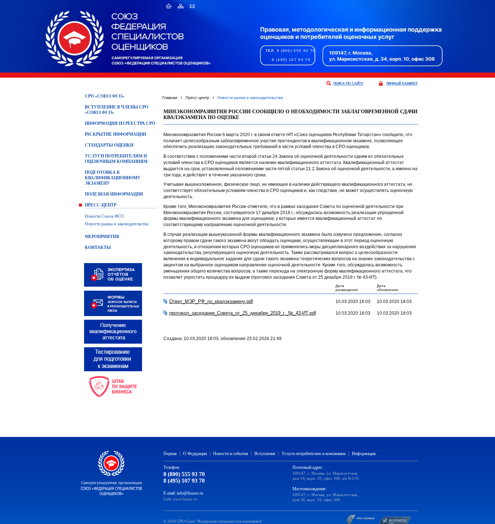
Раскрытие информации (115, 134)
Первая (170, 453)
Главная (169, 97)
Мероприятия (102, 236)
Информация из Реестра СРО (120, 123)
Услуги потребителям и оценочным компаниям (116, 158)
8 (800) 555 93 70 (296, 51)
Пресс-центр (100, 205)
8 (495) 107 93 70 (291, 60)
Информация (364, 453)
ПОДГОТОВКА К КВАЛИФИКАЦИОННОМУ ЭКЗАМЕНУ (113, 178)
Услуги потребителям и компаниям (314, 453)
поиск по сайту (348, 83)
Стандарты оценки (109, 145)
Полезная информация (114, 194)
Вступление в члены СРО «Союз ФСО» (116, 110)
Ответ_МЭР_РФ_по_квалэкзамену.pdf (211, 301)
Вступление (264, 453)
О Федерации (195, 453)
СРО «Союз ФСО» (104, 96)
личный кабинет (402, 83)
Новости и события (230, 453)
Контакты (98, 247)
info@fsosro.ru (190, 493)
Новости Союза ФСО (104, 216)
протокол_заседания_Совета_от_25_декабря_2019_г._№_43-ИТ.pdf (242, 313)
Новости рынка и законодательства (116, 223)
